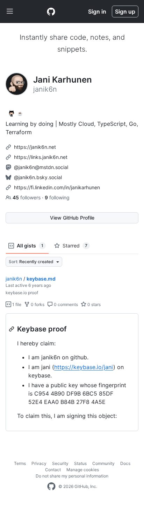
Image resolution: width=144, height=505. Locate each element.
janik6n (14, 279)
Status (80, 463)
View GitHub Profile (72, 218)
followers (27, 197)
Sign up (125, 11)
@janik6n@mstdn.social (41, 167)
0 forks (37, 304)
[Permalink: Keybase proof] (12, 329)
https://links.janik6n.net (40, 157)
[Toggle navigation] (10, 11)
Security (60, 463)
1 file (16, 304)
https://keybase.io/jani (83, 367)
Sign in (97, 11)
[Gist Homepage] (51, 11)
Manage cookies (82, 469)
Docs (125, 463)
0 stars (93, 304)
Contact (53, 469)
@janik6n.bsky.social (38, 177)
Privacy (38, 463)
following (57, 197)
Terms (20, 463)
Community (103, 463)
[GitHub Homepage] (51, 486)
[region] (72, 372)
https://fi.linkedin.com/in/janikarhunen (57, 187)
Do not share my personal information (72, 476)
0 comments (65, 304)
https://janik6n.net (35, 147)
